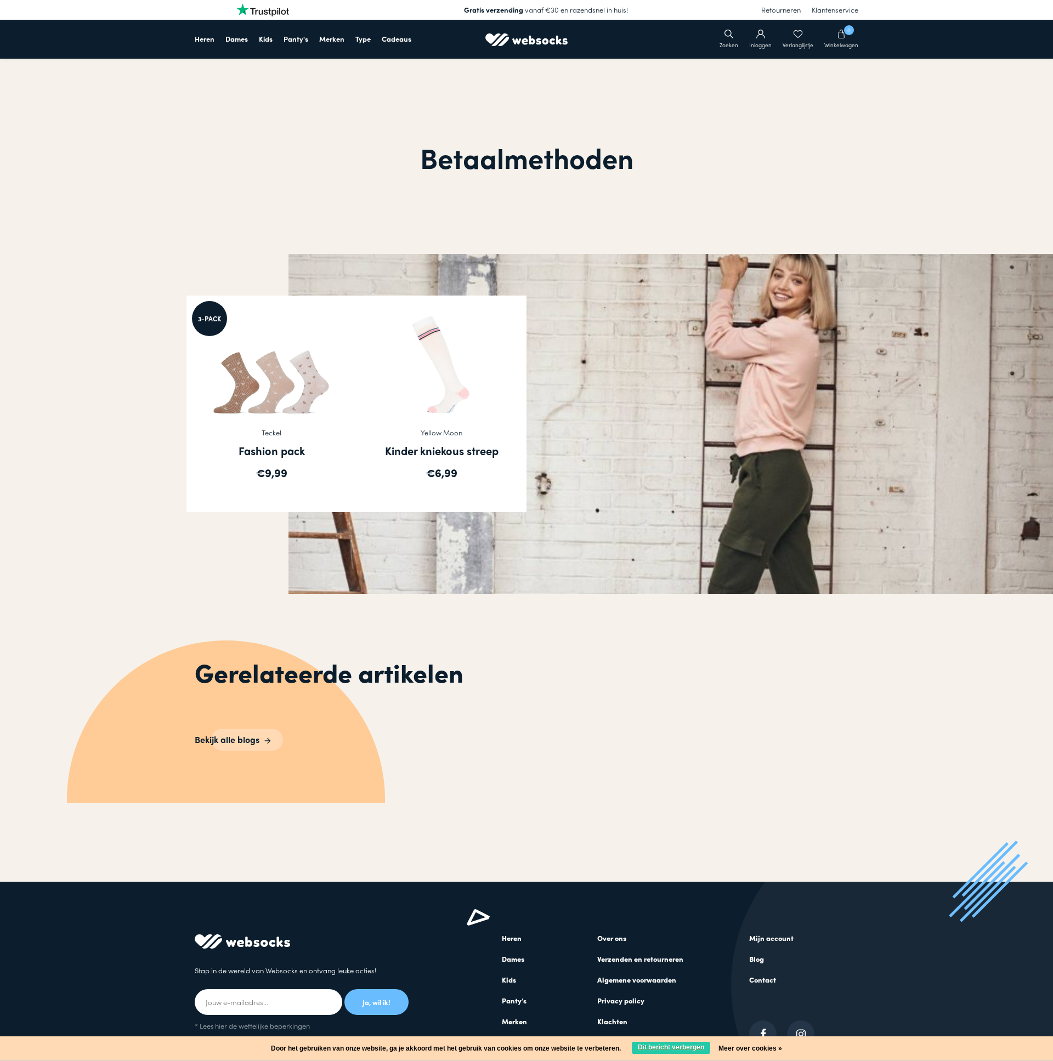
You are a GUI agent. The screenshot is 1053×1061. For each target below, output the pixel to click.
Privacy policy (620, 1000)
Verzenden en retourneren (640, 959)
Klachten (612, 1021)
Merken (331, 38)
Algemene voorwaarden (636, 979)
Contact (762, 979)
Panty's (296, 38)
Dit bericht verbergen (671, 1047)
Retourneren (781, 9)
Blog (756, 959)
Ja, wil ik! (376, 1002)
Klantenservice (835, 9)
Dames (236, 38)
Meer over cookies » (750, 1048)
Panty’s (514, 1000)
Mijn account (771, 938)
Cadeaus (396, 38)
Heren (204, 38)
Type (363, 38)
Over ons (611, 938)
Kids (266, 38)
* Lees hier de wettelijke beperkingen (252, 1025)
